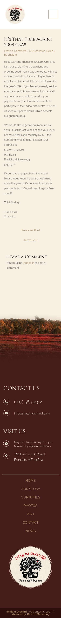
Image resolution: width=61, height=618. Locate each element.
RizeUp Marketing (38, 614)
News (49, 50)
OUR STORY (30, 489)
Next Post (31, 240)
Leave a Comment (15, 50)
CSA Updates (37, 50)
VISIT (31, 514)
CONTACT (31, 522)
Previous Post (30, 230)
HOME (30, 480)
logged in (28, 262)
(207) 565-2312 (28, 401)
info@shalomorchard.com (32, 413)
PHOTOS (30, 506)
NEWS (30, 531)
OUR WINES (30, 497)
